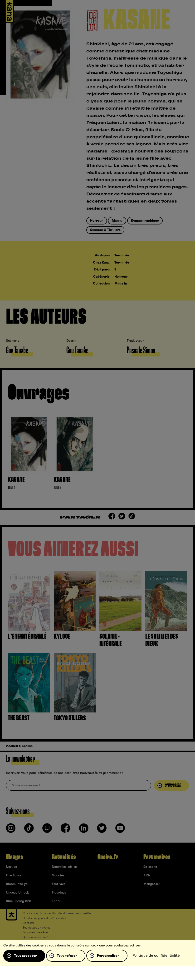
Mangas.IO (151, 884)
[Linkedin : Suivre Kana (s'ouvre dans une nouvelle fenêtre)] (83, 830)
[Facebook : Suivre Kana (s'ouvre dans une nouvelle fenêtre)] (65, 830)
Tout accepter (25, 955)
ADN (147, 875)
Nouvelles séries (64, 867)
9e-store (150, 867)
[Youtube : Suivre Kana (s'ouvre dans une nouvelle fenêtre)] (120, 830)
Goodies (58, 875)
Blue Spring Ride (18, 901)
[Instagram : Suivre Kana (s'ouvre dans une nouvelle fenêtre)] (10, 830)
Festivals (58, 884)
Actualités (64, 856)
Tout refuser (67, 955)
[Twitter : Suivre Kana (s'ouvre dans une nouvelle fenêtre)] (102, 830)
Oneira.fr (108, 856)
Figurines (59, 892)
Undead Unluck (17, 892)
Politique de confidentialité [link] (156, 955)
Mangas (14, 856)
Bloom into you (17, 884)
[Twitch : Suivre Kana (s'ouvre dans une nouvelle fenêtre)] (47, 830)
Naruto (11, 867)
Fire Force (13, 875)
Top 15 (57, 901)
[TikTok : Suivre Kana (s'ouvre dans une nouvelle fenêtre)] (29, 830)
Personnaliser (108, 955)
